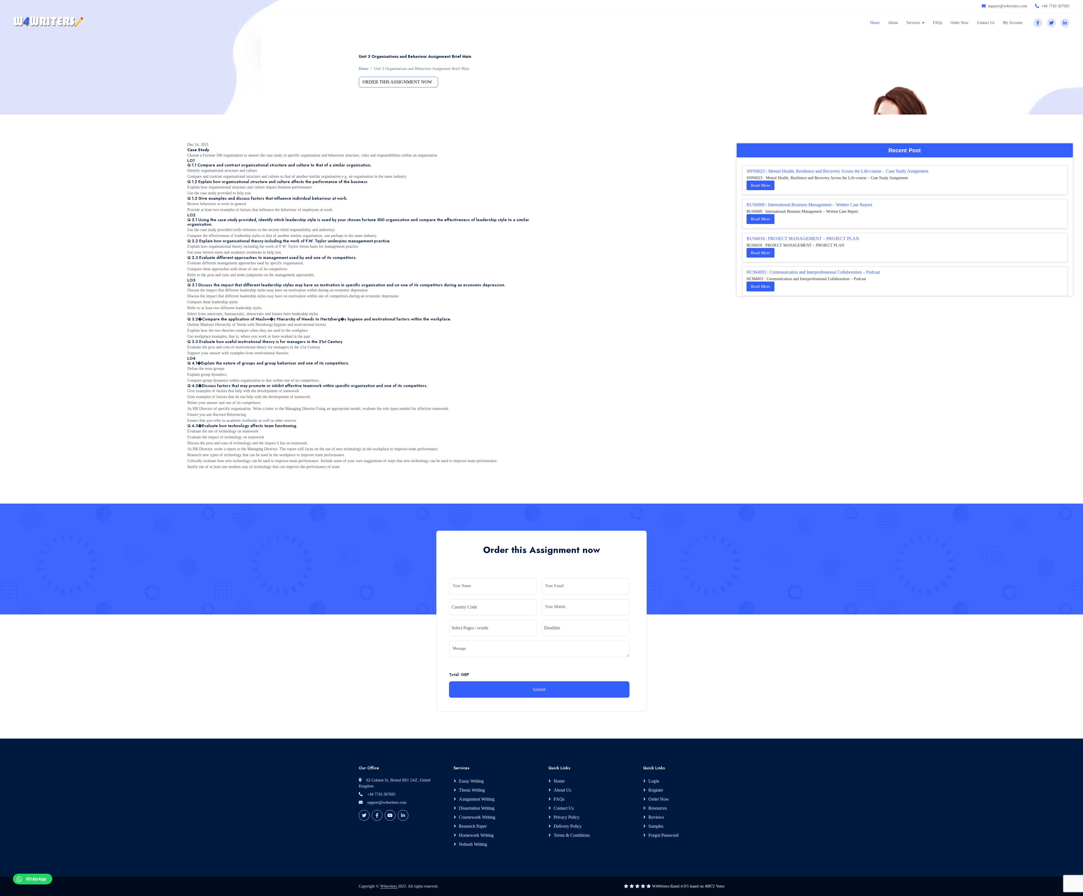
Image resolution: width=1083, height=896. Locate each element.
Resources (657, 808)
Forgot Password (663, 835)
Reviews (656, 817)
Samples (655, 826)
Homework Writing (476, 835)
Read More (760, 185)
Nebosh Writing (473, 844)
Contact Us (985, 23)
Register (655, 790)
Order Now (959, 23)
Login (653, 781)
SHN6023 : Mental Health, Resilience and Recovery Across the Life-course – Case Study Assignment (837, 171)
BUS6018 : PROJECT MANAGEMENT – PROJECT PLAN (803, 238)
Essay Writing (471, 781)
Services (913, 23)
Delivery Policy (568, 826)
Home (875, 23)
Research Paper (473, 826)
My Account (1012, 23)
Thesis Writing (472, 790)
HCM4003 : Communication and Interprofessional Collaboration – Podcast (813, 272)
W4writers (389, 886)
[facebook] (1037, 22)
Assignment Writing (476, 799)
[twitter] (1051, 22)
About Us (562, 790)
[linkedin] (1064, 22)
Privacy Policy (567, 817)
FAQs (937, 23)
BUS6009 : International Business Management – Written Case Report (809, 204)
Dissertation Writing (476, 808)
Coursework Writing (477, 817)
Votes (720, 886)
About (893, 23)
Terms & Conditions (572, 835)
